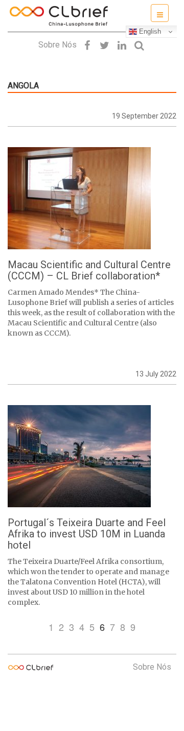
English (149, 31)
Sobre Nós (57, 45)
